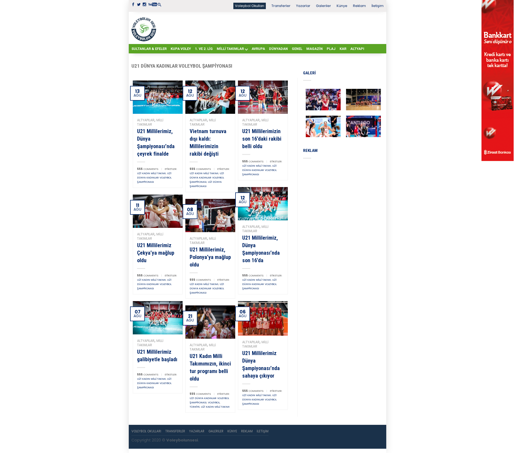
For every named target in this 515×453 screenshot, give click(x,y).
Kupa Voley (181, 49)
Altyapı (357, 49)
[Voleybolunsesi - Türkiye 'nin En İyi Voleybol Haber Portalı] (144, 27)
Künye (342, 5)
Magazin (314, 49)
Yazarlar (303, 5)
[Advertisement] (271, 28)
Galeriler (323, 5)
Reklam (359, 5)
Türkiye (195, 406)
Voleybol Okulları (249, 5)
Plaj (331, 49)
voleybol (214, 402)
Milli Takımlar (230, 49)
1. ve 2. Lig (204, 49)
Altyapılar (145, 120)
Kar (343, 49)
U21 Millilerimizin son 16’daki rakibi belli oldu (261, 138)
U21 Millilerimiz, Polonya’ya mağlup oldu (210, 257)
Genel (297, 49)
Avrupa (258, 49)
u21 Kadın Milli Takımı (151, 173)
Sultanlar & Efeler (149, 49)
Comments (147, 169)
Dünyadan (278, 49)
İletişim (377, 5)
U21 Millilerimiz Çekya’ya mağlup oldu (155, 253)
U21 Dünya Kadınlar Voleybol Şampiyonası (154, 177)
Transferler (280, 5)
